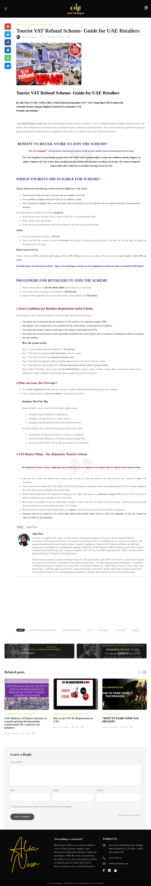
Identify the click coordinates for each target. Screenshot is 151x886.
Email (56, 790)
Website (100, 790)
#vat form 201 (103, 630)
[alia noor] (25, 540)
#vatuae (135, 630)
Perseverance (123, 653)
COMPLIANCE (29, 649)
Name (12, 790)
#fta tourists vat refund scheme (42, 630)
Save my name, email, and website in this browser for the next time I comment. (42, 807)
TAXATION (41, 25)
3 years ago (15, 733)
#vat (89, 630)
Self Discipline (28, 653)
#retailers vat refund (72, 630)
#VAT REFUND (120, 630)
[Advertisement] (81, 602)
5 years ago (33, 37)
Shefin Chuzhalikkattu (96, 883)
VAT (50, 25)
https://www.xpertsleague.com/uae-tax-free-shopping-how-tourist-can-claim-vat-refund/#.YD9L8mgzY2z (99, 266)
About (20, 527)
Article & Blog (25, 25)
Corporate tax (13, 714)
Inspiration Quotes (49, 649)
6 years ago (64, 727)
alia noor (25, 37)
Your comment (16, 762)
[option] (26, 706)
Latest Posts (31, 527)
